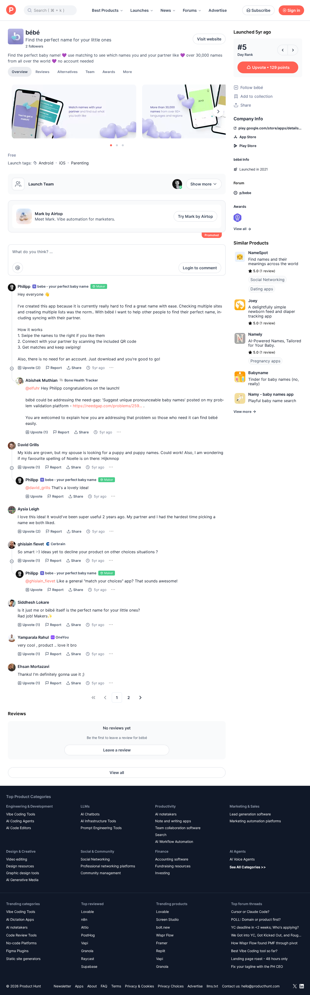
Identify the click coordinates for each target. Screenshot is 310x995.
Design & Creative (21, 851)
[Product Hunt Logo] (11, 10)
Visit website (209, 39)
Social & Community (97, 851)
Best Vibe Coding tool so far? (254, 951)
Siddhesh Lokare (33, 602)
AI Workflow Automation (174, 841)
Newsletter (62, 986)
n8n (84, 919)
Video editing (16, 859)
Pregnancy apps (265, 360)
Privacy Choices (171, 986)
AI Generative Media (22, 880)
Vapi (84, 943)
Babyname (258, 372)
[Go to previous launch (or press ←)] (282, 50)
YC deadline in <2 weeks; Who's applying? (265, 927)
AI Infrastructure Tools (98, 821)
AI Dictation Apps (20, 919)
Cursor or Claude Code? (250, 911)
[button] (127, 71)
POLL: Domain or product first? (256, 919)
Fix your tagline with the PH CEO (257, 966)
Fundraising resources (172, 866)
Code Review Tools (21, 935)
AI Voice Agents (242, 859)
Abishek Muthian (41, 380)
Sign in (293, 10)
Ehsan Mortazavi (33, 666)
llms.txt (212, 986)
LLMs (85, 806)
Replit (160, 951)
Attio (84, 927)
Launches (139, 10)
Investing (162, 873)
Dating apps (261, 288)
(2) (32, 368)
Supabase (89, 966)
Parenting (80, 162)
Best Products (105, 10)
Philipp (24, 286)
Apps (79, 986)
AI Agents (238, 851)
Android (46, 162)
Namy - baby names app (271, 394)
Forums (190, 10)
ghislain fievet (31, 543)
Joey (252, 300)
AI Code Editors (18, 828)
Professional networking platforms (108, 866)
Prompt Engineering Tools (101, 828)
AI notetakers (165, 814)
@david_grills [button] (37, 487)
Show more (200, 184)
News (166, 10)
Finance (161, 851)
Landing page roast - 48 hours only (259, 959)
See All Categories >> (248, 867)
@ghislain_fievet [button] (40, 580)
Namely (255, 334)
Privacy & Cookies (139, 986)
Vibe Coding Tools (20, 814)
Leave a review (117, 750)
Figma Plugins (17, 951)
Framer (161, 943)
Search (160, 835)
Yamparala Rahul (33, 637)
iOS (62, 162)
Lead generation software (250, 814)
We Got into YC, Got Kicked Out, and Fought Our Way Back (266, 935)
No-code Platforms (21, 943)
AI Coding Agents (20, 821)
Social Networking (267, 279)
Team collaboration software (177, 828)
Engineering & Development (29, 806)
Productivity (165, 806)
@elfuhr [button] (32, 388)
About (92, 986)
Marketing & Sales (245, 806)
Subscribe (260, 10)
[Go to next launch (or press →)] (293, 50)
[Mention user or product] (17, 267)
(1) (39, 432)
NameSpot (258, 252)
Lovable (87, 911)
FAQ (104, 986)
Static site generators (23, 959)
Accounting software (171, 859)
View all (117, 772)
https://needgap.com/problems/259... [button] (107, 405)
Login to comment (200, 267)
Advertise (218, 10)
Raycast (87, 959)
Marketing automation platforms (255, 821)
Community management (101, 873)
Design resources (20, 866)
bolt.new (163, 927)
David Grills (28, 444)
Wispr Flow (165, 935)
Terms (116, 986)
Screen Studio (167, 919)
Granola (87, 951)
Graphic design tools (22, 873)
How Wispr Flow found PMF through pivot (264, 943)
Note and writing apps (173, 821)
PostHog (88, 935)
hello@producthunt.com (260, 986)
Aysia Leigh (28, 508)
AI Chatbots (90, 814)
